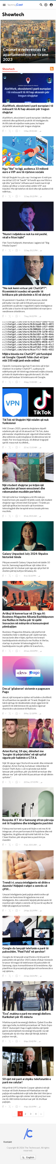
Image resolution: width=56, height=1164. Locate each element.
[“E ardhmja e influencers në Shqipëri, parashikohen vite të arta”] (28, 41)
